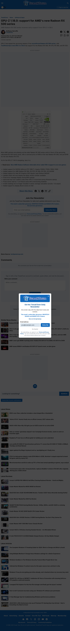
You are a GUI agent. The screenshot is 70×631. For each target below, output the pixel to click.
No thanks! (35, 329)
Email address (24, 322)
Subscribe (45, 325)
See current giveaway (35, 319)
